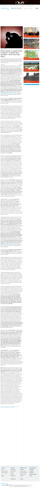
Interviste (32, 472)
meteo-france (16, 8)
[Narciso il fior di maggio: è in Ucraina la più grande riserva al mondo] (31, 66)
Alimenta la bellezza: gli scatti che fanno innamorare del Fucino (30, 59)
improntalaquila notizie (15, 406)
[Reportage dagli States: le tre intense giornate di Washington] (31, 78)
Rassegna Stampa (33, 474)
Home (1, 5)
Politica (2, 469)
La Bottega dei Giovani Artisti (29, 5)
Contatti (4, 5)
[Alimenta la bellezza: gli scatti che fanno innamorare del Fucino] (31, 55)
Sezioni (37, 8)
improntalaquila (9, 406)
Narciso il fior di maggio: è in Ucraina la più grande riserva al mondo (30, 70)
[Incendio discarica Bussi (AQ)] (31, 44)
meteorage (20, 8)
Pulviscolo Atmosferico (23, 472)
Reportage (12, 474)
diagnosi (5, 406)
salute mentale (12, 407)
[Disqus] (12, 425)
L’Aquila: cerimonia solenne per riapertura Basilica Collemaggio (30, 36)
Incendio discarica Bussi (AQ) (28, 48)
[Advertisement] (20, 17)
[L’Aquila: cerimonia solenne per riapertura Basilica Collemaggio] (31, 32)
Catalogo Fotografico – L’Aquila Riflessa (14, 5)
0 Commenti (20, 64)
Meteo (7, 5)
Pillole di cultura (13, 475)
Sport (31, 475)
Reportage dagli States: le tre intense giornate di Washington (29, 82)
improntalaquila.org (4, 407)
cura (2, 406)
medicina (8, 407)
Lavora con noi (23, 5)
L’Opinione (31, 469)
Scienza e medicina (4, 472)
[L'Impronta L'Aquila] (5, 9)
